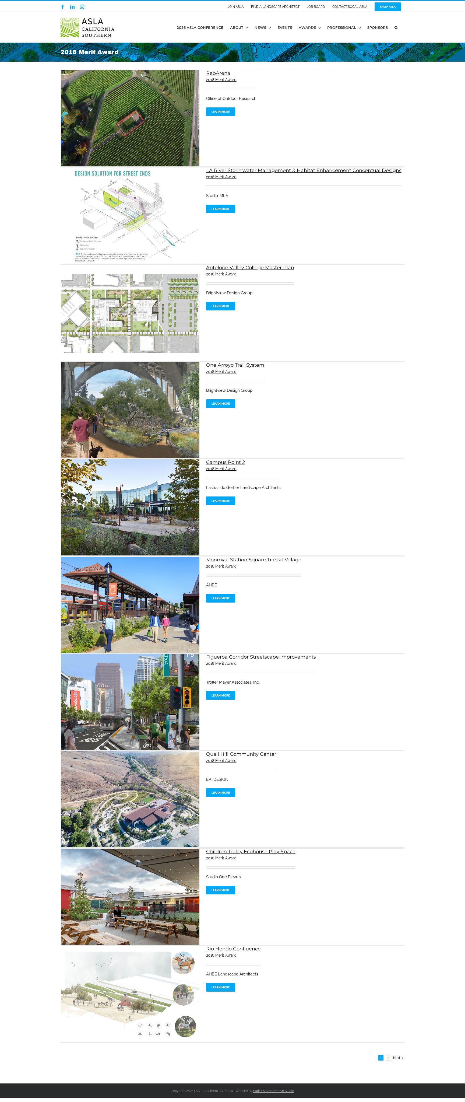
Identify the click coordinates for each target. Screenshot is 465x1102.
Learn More (221, 112)
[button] (396, 27)
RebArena (218, 73)
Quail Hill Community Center (241, 754)
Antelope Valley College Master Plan (250, 268)
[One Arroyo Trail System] (130, 365)
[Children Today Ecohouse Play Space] (130, 851)
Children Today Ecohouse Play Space (250, 852)
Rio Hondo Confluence (233, 949)
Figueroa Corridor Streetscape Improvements (261, 657)
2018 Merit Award (221, 80)
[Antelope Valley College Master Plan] (130, 267)
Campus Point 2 (225, 462)
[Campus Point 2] (130, 462)
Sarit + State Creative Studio (273, 1091)
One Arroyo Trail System (235, 365)
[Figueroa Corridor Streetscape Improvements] (130, 657)
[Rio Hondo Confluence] (130, 948)
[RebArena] (130, 73)
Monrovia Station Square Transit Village (253, 560)
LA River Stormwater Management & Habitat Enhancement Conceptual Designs (303, 170)
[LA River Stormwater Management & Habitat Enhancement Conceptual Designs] (130, 170)
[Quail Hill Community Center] (130, 754)
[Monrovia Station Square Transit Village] (130, 559)
